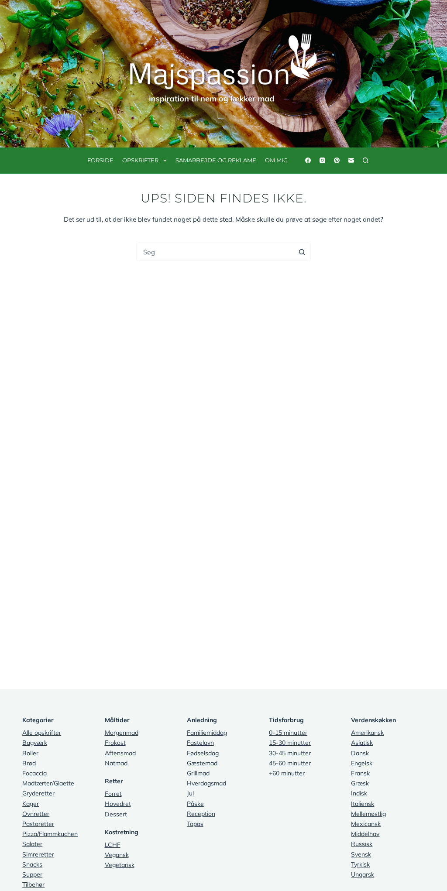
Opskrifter (140, 160)
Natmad (116, 763)
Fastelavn (200, 743)
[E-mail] (351, 160)
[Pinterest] (337, 160)
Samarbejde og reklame (215, 160)
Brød (29, 763)
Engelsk (361, 763)
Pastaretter (38, 824)
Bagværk (34, 743)
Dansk (360, 753)
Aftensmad (120, 753)
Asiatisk (362, 743)
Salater (32, 844)
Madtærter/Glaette (48, 783)
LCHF (112, 845)
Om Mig (276, 160)
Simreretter (38, 854)
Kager (30, 804)
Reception (201, 814)
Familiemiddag (207, 733)
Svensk (361, 854)
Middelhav (365, 834)
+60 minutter (287, 773)
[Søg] (365, 160)
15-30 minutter (290, 743)
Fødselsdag (203, 753)
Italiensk (362, 804)
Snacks (32, 864)
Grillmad (198, 773)
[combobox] (215, 252)
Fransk (360, 773)
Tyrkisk (360, 864)
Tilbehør (33, 884)
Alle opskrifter (41, 733)
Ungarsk (362, 874)
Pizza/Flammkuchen (50, 834)
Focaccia (34, 773)
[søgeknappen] (301, 251)
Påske (195, 804)
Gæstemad (202, 763)
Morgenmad (121, 733)
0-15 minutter (288, 733)
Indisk (359, 793)
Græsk (360, 783)
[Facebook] (308, 160)
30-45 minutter (290, 753)
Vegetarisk (119, 865)
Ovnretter (35, 814)
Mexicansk (366, 824)
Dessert (116, 814)
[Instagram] (322, 160)
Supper (32, 874)
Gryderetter (38, 793)
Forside (100, 160)
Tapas (195, 824)
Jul (190, 793)
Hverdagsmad (206, 783)
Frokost (115, 743)
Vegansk (117, 855)
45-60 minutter (290, 763)
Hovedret (118, 804)
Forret (113, 794)
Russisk (361, 844)
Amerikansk (367, 733)
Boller (30, 753)
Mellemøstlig (368, 814)
